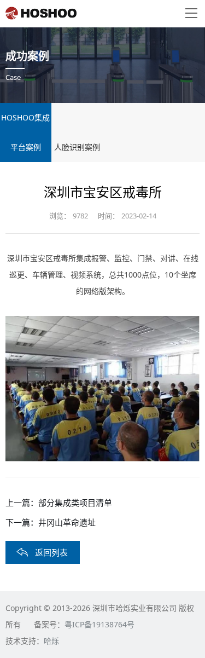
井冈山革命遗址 (67, 522)
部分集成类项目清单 (75, 502)
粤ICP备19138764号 (99, 624)
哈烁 (51, 641)
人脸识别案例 (77, 147)
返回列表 (51, 552)
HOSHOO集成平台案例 (25, 132)
